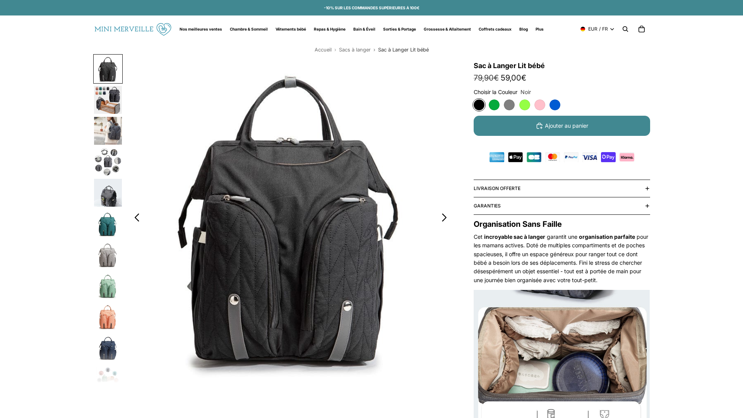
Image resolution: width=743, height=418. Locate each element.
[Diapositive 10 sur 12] (108, 347)
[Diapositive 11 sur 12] (108, 378)
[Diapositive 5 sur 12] (108, 193)
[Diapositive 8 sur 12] (108, 286)
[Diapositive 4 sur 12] (108, 162)
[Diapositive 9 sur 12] (108, 317)
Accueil (323, 50)
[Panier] (641, 29)
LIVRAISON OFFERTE (497, 188)
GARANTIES (487, 206)
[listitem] (540, 29)
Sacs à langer (355, 50)
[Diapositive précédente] (135, 218)
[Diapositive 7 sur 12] (108, 255)
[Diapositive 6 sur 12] (108, 224)
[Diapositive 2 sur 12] (108, 100)
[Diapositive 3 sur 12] (108, 131)
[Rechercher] (625, 29)
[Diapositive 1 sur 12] (108, 69)
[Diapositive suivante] (446, 218)
